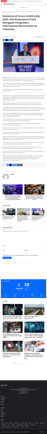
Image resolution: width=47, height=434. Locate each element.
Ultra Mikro (22, 426)
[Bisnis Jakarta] (9, 4)
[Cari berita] (45, 4)
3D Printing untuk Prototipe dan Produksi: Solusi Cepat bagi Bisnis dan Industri (8, 217)
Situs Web (26, 250)
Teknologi (2, 399)
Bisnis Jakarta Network (25, 431)
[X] (6, 40)
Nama (4, 245)
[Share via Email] (12, 40)
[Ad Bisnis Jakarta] (23, 7)
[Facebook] (4, 40)
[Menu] (1, 4)
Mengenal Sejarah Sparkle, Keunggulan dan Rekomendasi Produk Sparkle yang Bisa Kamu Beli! (33, 356)
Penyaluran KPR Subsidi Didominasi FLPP (31, 317)
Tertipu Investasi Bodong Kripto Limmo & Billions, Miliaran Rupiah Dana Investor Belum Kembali (33, 335)
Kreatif (2, 409)
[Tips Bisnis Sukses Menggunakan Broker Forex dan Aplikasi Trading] (13, 309)
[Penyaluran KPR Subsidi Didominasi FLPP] (34, 309)
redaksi (6, 36)
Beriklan (18, 431)
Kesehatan (3, 414)
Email (4, 250)
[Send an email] (7, 36)
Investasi (2, 404)
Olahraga (2, 401)
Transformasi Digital (16, 426)
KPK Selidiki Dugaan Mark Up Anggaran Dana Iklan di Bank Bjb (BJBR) (12, 335)
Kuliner (2, 411)
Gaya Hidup (3, 407)
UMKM (27, 426)
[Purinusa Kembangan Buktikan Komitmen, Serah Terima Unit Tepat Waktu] (13, 346)
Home (4, 11)
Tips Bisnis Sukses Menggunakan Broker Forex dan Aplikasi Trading (12, 317)
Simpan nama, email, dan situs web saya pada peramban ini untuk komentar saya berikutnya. (21, 255)
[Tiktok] (45, 432)
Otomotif (2, 416)
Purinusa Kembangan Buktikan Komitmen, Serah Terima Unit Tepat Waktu (12, 355)
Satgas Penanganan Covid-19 (6, 426)
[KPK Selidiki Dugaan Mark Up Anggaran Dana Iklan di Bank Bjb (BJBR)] (13, 327)
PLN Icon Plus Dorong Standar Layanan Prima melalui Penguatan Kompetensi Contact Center (38, 218)
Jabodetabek (3, 397)
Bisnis (2, 403)
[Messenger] (9, 40)
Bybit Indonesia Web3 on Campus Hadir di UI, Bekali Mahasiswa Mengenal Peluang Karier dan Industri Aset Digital (23, 218)
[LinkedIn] (13, 165)
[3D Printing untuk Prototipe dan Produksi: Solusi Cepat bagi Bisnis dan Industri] (9, 211)
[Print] (21, 165)
